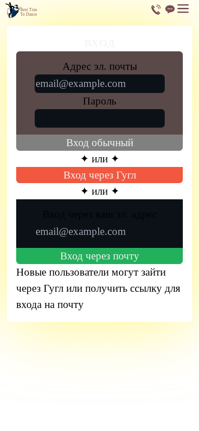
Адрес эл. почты (99, 66)
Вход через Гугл (99, 175)
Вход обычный (99, 142)
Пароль (99, 101)
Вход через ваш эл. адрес (100, 214)
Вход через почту (99, 256)
